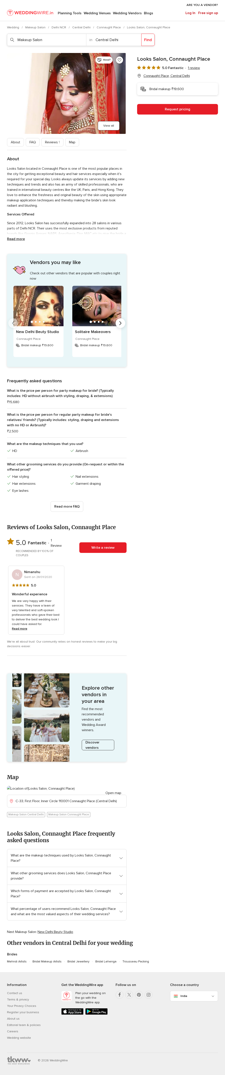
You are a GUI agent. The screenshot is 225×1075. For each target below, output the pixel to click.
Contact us (14, 993)
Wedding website (19, 1038)
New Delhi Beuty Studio (37, 331)
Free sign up (208, 13)
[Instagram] (148, 995)
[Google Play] (96, 1014)
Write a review (102, 547)
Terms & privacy (18, 999)
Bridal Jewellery (78, 961)
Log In (190, 13)
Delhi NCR (59, 27)
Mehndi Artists (17, 961)
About (15, 142)
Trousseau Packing (135, 961)
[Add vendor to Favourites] (119, 60)
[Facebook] (119, 995)
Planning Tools (70, 13)
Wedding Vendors (127, 13)
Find (148, 39)
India (183, 996)
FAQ (32, 142)
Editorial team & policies (24, 1025)
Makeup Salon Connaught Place (68, 814)
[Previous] (13, 323)
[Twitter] (129, 995)
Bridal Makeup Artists (47, 961)
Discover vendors (92, 745)
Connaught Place (109, 27)
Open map (113, 793)
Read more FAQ (67, 506)
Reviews (52, 142)
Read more (16, 239)
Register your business (23, 1012)
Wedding (13, 27)
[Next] (120, 323)
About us (13, 1018)
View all (108, 126)
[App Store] (72, 1014)
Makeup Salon (35, 27)
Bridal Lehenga (105, 961)
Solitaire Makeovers (93, 331)
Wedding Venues (97, 13)
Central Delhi (81, 27)
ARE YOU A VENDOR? (202, 5)
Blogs (148, 13)
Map (72, 142)
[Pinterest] (139, 995)
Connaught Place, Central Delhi (166, 76)
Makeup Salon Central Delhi (26, 814)
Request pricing (177, 109)
